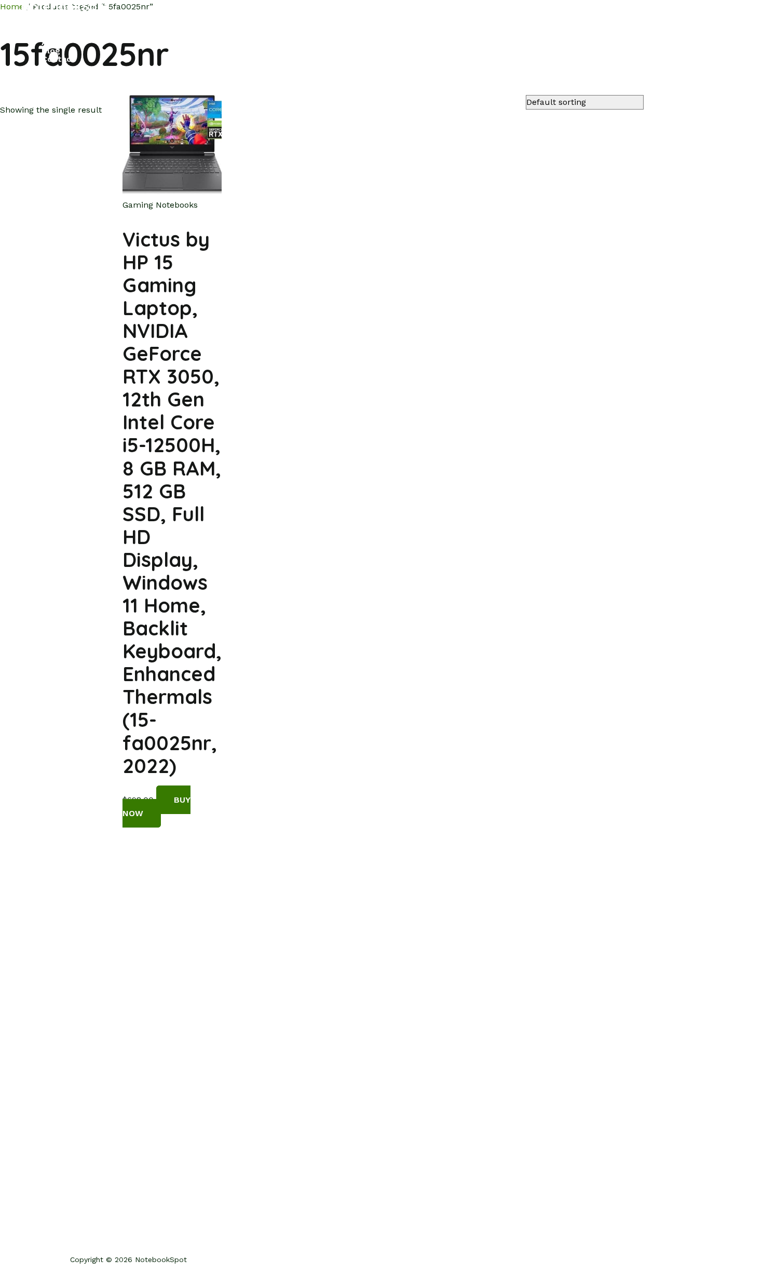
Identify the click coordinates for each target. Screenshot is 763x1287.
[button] (27, 80)
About (54, 42)
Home (53, 26)
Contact (58, 59)
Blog (51, 51)
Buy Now (156, 806)
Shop (52, 34)
